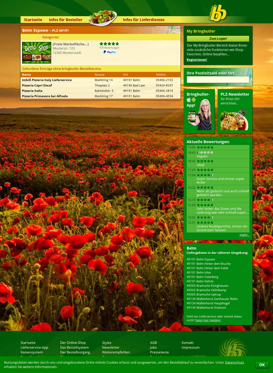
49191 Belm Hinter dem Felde (207, 268)
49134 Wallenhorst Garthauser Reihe (212, 299)
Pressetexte (159, 352)
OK (262, 364)
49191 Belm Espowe (201, 259)
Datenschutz (234, 362)
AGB (153, 342)
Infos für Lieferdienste (143, 19)
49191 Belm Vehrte (200, 281)
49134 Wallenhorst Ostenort (206, 308)
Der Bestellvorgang (75, 352)
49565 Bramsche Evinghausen (207, 286)
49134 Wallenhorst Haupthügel (208, 303)
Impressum (191, 347)
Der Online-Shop (73, 342)
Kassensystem (32, 352)
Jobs (153, 347)
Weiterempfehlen (116, 352)
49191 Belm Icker (199, 272)
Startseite (33, 19)
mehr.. (244, 235)
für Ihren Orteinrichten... (235, 98)
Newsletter (111, 347)
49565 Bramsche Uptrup (204, 294)
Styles (106, 342)
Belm (191, 248)
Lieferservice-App (34, 347)
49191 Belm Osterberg (202, 277)
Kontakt (188, 342)
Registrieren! (197, 60)
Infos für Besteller (66, 19)
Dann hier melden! (208, 320)
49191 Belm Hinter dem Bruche (209, 264)
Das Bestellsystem (74, 347)
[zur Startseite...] (217, 13)
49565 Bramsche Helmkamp (206, 290)
